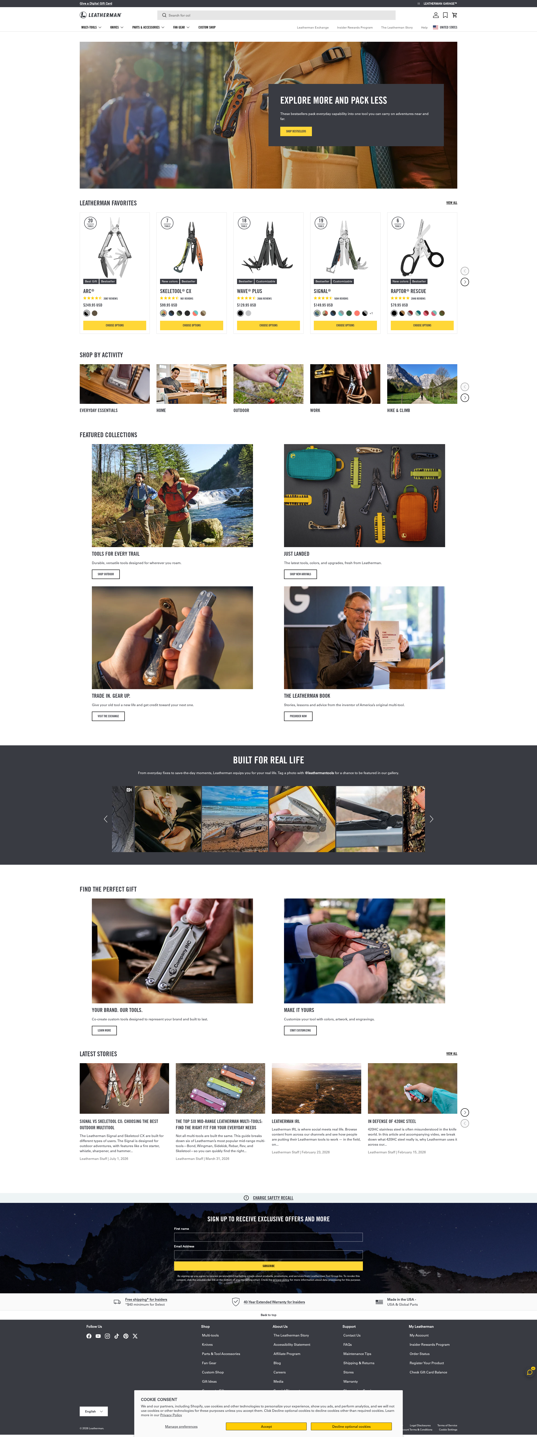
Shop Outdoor (106, 574)
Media (278, 1381)
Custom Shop (207, 27)
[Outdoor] (268, 384)
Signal (322, 291)
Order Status (420, 1353)
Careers (280, 1372)
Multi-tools (89, 27)
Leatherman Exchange (313, 27)
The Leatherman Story (397, 27)
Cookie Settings (448, 1429)
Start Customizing (300, 1030)
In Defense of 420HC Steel (392, 1121)
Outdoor (241, 410)
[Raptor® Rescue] (422, 247)
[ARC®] (114, 247)
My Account (419, 1335)
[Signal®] (345, 247)
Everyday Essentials (99, 410)
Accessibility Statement (292, 1344)
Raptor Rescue (408, 291)
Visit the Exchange (108, 716)
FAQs (347, 1344)
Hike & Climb (398, 410)
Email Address (184, 1246)
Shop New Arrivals (300, 574)
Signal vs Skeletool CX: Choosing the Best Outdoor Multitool (119, 1125)
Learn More (104, 1030)
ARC (88, 291)
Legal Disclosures (420, 1425)
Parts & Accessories (146, 27)
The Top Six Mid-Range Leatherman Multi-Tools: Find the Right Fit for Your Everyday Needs (219, 1125)
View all (451, 203)
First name (181, 1229)
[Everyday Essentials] (115, 384)
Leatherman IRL (286, 1121)
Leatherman (96, 1428)
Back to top (268, 1315)
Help (424, 27)
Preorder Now (298, 716)
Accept (266, 1426)
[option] (87, 313)
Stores (348, 1372)
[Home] (191, 384)
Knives (114, 27)
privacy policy (281, 1279)
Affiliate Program (287, 1353)
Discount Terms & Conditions (415, 1429)
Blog (277, 1363)
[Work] (345, 384)
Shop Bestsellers (296, 131)
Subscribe (269, 1266)
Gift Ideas (209, 1381)
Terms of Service (447, 1425)
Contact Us (352, 1335)
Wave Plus (249, 291)
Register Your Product (427, 1363)
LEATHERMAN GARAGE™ (440, 3)
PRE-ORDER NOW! (126, 3)
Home (161, 410)
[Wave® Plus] (268, 247)
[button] (454, 15)
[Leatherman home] (101, 15)
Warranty (350, 1381)
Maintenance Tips (357, 1353)
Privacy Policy (171, 1415)
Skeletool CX (175, 291)
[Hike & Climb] (422, 384)
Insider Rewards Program (355, 27)
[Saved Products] (445, 15)
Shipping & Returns (358, 1363)
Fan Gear (179, 27)
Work (315, 410)
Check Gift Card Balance (428, 1372)
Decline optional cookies (351, 1426)
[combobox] (276, 15)
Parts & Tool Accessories (221, 1353)
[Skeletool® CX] (191, 247)
